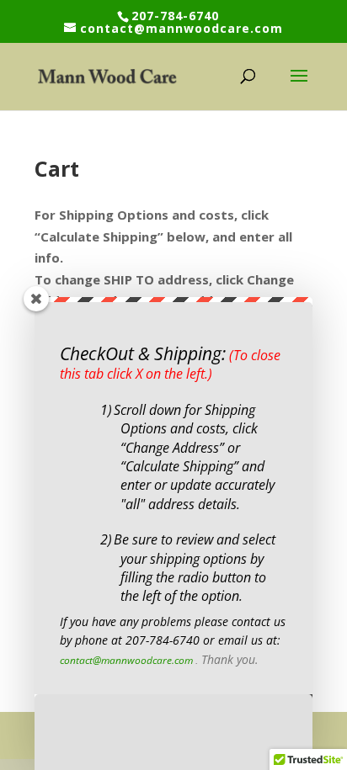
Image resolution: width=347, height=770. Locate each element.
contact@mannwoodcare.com (126, 660)
